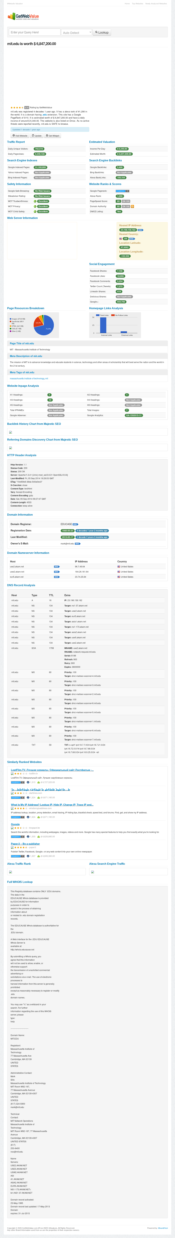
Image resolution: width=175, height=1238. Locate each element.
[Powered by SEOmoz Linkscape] (132, 206)
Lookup (103, 32)
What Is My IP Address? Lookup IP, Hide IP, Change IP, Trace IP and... (52, 804)
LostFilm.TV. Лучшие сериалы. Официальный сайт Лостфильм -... (52, 770)
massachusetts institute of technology (27, 378)
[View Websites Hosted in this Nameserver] (57, 566)
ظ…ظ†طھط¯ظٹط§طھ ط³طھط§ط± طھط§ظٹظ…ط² (40, 789)
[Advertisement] (87, 75)
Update (38, 135)
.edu (44, 114)
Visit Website (21, 135)
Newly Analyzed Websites (156, 3)
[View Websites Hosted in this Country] (132, 238)
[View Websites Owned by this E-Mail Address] (78, 543)
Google (15, 824)
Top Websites (137, 3)
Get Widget (53, 135)
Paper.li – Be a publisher (25, 844)
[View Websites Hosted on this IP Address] (141, 229)
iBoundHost (163, 1228)
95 (118, 206)
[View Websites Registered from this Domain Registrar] (75, 524)
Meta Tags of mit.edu (22, 372)
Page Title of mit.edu (22, 343)
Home (127, 3)
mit (46, 378)
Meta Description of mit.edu (26, 356)
